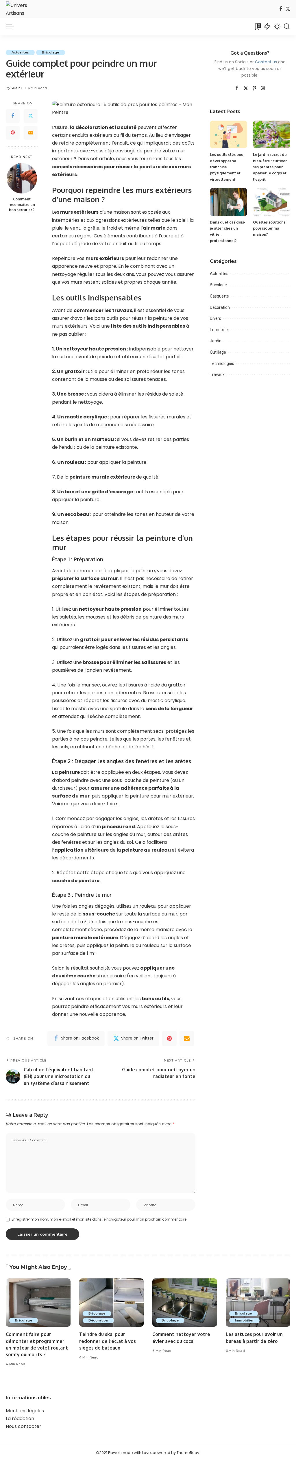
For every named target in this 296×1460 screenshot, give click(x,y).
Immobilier (219, 329)
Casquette (219, 296)
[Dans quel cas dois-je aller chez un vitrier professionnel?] (228, 202)
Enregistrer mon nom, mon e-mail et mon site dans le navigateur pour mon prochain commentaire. (99, 1219)
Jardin (215, 341)
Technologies (222, 363)
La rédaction (20, 1418)
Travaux (217, 374)
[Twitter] (287, 9)
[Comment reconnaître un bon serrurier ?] (22, 178)
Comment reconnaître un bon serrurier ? (21, 204)
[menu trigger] (13, 26)
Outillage (218, 352)
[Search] (286, 26)
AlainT (17, 88)
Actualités (20, 52)
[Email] (31, 133)
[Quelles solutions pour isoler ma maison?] (271, 202)
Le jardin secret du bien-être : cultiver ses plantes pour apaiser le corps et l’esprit (270, 166)
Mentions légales (25, 1410)
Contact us (266, 62)
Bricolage (50, 52)
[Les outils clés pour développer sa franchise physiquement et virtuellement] (228, 135)
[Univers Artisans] (20, 8)
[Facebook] (280, 9)
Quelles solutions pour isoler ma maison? (269, 228)
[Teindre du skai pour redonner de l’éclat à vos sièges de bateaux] (111, 1302)
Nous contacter (23, 1426)
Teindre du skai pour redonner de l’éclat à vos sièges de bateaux (107, 1340)
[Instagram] (263, 88)
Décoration (220, 307)
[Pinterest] (13, 133)
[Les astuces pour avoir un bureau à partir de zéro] (258, 1302)
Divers (215, 318)
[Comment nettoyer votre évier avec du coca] (184, 1302)
